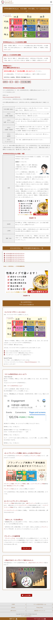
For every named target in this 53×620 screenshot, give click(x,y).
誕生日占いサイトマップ (39, 610)
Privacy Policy (40, 607)
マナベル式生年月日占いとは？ (15, 385)
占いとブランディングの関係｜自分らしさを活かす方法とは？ (23, 453)
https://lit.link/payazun (31, 362)
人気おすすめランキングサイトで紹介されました (19, 560)
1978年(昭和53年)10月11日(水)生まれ (15, 255)
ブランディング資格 (9, 503)
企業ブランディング (31, 503)
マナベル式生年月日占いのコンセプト (16, 374)
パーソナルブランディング (22, 505)
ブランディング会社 (35, 455)
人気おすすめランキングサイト (36, 562)
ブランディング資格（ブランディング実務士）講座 (16, 483)
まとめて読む (27, 595)
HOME (13, 604)
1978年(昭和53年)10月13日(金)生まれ (15, 259)
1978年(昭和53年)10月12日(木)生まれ (15, 257)
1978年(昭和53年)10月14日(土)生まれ (15, 261)
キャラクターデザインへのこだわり (15, 312)
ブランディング (21, 455)
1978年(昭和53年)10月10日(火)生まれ (15, 253)
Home (5, 266)
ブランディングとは (10, 538)
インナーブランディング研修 (37, 483)
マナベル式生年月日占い (26, 615)
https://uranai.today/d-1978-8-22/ (11, 97)
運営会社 (13, 607)
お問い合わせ (13, 610)
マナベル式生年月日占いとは (39, 604)
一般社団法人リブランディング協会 (15, 485)
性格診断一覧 (32, 218)
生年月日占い (11, 266)
